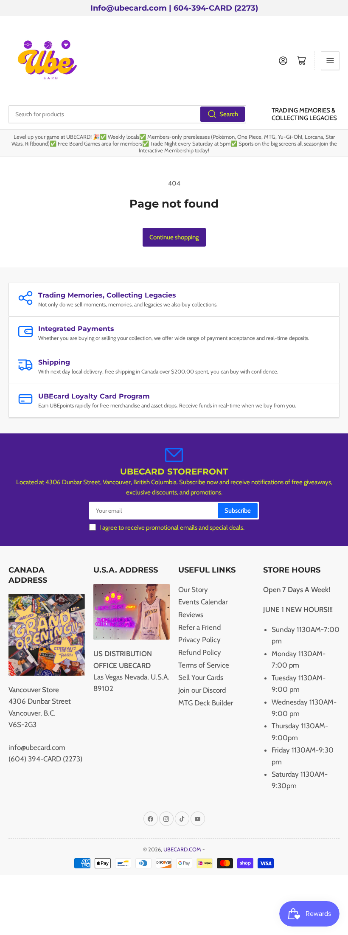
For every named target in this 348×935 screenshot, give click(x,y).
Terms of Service (203, 665)
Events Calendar (202, 602)
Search (228, 114)
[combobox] (127, 114)
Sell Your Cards (200, 677)
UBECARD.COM (182, 849)
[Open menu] (330, 60)
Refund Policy (199, 652)
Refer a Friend (199, 627)
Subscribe (238, 510)
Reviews (190, 614)
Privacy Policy (199, 639)
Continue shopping (174, 237)
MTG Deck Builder (205, 703)
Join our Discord (202, 690)
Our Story (193, 589)
